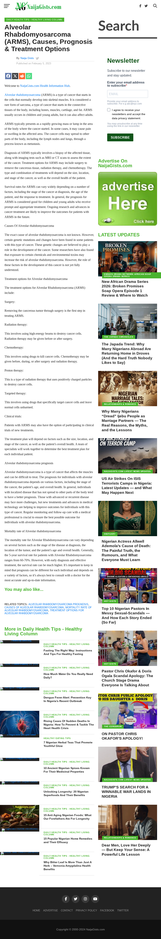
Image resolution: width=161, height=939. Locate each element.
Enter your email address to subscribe (126, 84)
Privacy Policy (86, 910)
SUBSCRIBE (120, 137)
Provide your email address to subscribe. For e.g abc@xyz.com (124, 102)
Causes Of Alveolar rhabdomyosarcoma (34, 607)
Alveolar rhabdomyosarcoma (22, 94)
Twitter (123, 910)
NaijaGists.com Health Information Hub (45, 85)
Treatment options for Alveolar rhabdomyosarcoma (44, 612)
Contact (67, 910)
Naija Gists (27, 58)
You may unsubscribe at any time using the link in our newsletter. (124, 125)
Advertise (50, 910)
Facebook (107, 910)
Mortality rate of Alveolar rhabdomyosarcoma (48, 609)
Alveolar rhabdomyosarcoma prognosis (58, 604)
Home (36, 910)
